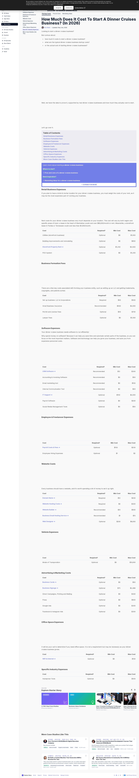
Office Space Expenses (29, 27)
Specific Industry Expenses (30, 29)
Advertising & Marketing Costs (30, 24)
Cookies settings (79, 8)
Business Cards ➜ (49, 582)
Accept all (58, 8)
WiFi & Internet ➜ (49, 659)
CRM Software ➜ (49, 371)
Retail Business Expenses (53, 136)
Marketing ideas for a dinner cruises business (62, 181)
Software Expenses (28, 12)
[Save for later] (86, 739)
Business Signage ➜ (50, 588)
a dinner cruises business (73, 165)
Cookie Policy (60, 4)
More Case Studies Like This (29, 32)
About (34, 775)
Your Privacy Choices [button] (131, 775)
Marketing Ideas (67, 13)
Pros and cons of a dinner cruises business (61, 173)
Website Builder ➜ (49, 510)
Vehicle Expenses (28, 21)
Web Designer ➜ (48, 521)
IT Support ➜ (47, 395)
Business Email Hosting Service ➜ (55, 516)
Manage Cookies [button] (65, 775)
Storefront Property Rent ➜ (52, 247)
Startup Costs (46, 13)
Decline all (69, 8)
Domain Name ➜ (48, 498)
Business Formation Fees (53, 139)
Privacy (45, 775)
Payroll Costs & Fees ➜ (51, 447)
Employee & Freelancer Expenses (29, 15)
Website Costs (27, 18)
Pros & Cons (56, 13)
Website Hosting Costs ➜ (52, 504)
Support (40, 775)
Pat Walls (47, 27)
